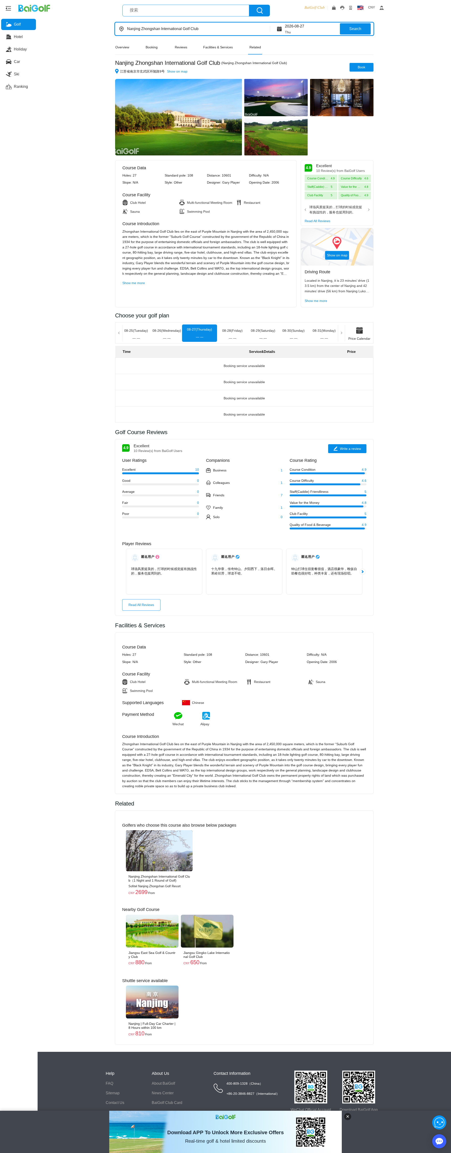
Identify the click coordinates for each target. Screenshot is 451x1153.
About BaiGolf (163, 1083)
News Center (163, 1093)
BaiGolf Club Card (167, 1103)
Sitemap (113, 1093)
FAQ (109, 1083)
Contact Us (115, 1103)
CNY (371, 7)
